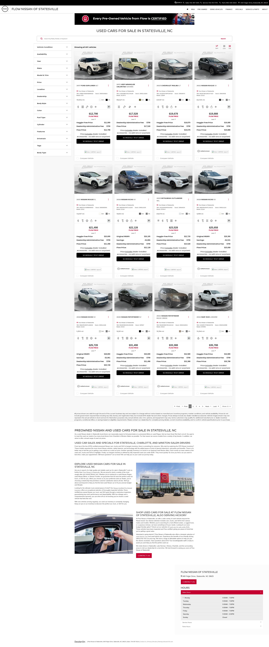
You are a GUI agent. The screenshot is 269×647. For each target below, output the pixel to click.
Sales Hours (186, 592)
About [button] (265, 9)
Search (223, 38)
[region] (93, 126)
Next (207, 406)
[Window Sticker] (108, 106)
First (177, 406)
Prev (185, 406)
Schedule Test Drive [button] (93, 141)
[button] (110, 65)
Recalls (155, 641)
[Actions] (108, 85)
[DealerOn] (80, 641)
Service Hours (187, 622)
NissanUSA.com (168, 641)
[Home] (187, 9)
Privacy (149, 641)
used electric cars (142, 536)
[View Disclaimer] (96, 107)
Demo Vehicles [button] (216, 9)
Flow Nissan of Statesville (91, 472)
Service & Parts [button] (252, 9)
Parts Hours (186, 626)
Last (215, 406)
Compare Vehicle (87, 158)
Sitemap (160, 641)
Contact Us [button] (189, 582)
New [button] (193, 9)
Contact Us (144, 555)
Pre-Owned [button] (202, 9)
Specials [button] (239, 9)
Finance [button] (229, 9)
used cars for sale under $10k (179, 527)
